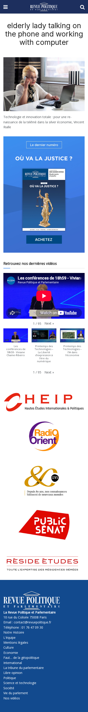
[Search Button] (82, 7)
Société (8, 688)
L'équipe (9, 637)
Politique (9, 678)
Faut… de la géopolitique (21, 657)
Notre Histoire (13, 632)
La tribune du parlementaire (23, 668)
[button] (49, 323)
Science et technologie (19, 683)
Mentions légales (15, 642)
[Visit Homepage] (44, 6)
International (12, 663)
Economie (10, 652)
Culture (8, 647)
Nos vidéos (11, 698)
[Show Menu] (5, 7)
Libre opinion (12, 673)
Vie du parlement (15, 693)
